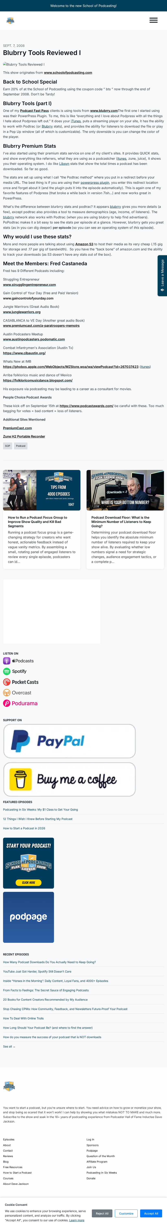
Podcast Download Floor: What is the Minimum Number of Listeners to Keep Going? (121, 521)
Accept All (151, 1213)
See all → (9, 1046)
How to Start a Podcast (17, 1172)
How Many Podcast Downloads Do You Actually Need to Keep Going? (49, 962)
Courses (8, 1178)
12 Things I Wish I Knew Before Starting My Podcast (38, 819)
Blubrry (47, 126)
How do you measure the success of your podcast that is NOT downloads (52, 1037)
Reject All (102, 1213)
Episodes (8, 1139)
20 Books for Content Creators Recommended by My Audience (45, 999)
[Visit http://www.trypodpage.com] (28, 917)
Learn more (76, 1220)
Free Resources (12, 1167)
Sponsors (93, 1145)
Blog (6, 1161)
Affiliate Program (97, 1161)
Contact (8, 1150)
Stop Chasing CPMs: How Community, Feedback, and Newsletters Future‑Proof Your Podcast (65, 1009)
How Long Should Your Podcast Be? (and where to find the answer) (48, 1027)
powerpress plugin (95, 182)
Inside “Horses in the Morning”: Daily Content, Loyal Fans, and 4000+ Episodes (55, 981)
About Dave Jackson (16, 1183)
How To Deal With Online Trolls (23, 1018)
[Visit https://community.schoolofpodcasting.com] (28, 863)
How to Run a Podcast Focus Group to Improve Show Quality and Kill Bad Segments (37, 521)
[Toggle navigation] (153, 21)
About (7, 1145)
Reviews (8, 1156)
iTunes (76, 121)
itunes (121, 158)
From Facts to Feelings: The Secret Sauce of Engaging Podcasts (46, 990)
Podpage (92, 1150)
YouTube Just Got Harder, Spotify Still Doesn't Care (37, 971)
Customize (126, 1213)
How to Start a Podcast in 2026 (24, 828)
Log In (90, 1139)
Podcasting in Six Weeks (102, 1172)
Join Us (91, 1167)
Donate (91, 1178)
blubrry (115, 207)
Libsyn (64, 164)
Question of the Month (101, 1156)
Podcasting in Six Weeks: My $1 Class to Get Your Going (40, 809)
